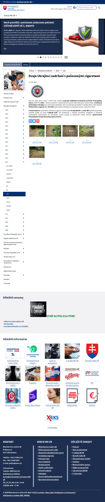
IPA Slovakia (8, 324)
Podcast (75, 447)
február (8, 206)
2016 (6, 150)
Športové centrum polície (48, 479)
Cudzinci (75, 462)
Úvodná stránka (9, 94)
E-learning (7, 283)
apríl (7, 198)
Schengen (42, 474)
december (9, 166)
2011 (6, 218)
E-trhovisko (77, 474)
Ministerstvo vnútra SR (47, 447)
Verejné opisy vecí (9, 257)
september (9, 178)
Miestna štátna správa (81, 465)
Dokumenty (7, 267)
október (8, 174)
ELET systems (39, 492)
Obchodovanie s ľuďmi (81, 459)
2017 (6, 146)
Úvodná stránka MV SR (12, 65)
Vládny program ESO (80, 468)
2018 (6, 142)
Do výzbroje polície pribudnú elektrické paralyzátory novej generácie (25, 24)
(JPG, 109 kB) (37, 162)
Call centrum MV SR (79, 471)
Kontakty (7, 279)
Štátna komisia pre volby (48, 450)
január (8, 210)
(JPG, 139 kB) (86, 141)
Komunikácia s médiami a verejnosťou (11, 262)
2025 (6, 114)
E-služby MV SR (78, 453)
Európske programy (46, 456)
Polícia (25, 65)
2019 (6, 138)
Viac (5, 48)
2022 (6, 126)
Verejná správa (44, 465)
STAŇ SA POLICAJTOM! (11, 102)
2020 (6, 134)
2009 (6, 226)
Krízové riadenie (44, 471)
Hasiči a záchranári (45, 468)
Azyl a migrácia (44, 462)
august (8, 182)
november (9, 170)
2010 (6, 222)
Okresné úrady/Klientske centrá (51, 453)
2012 (6, 214)
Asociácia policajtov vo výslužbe (16, 326)
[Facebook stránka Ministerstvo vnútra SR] (74, 7)
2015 (6, 154)
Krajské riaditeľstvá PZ (11, 238)
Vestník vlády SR (78, 456)
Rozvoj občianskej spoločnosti (50, 476)
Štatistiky (7, 275)
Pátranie (6, 249)
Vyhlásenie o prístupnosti (65, 492)
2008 (6, 230)
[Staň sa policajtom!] (38, 309)
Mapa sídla (49, 492)
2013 (6, 162)
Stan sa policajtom (79, 450)
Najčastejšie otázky (10, 271)
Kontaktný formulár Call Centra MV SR (17, 478)
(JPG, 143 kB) (53, 141)
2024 (6, 118)
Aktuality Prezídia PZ (10, 106)
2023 (6, 122)
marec (8, 202)
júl (7, 186)
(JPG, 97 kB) (70, 141)
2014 (6, 158)
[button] (11, 15)
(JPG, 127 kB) (37, 141)
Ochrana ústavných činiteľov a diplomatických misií (13, 243)
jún (7, 190)
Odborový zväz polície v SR (14, 321)
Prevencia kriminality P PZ (12, 253)
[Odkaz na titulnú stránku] (14, 7)
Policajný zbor (8, 98)
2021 (6, 130)
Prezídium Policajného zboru (13, 234)
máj (7, 194)
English (69, 7)
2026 (6, 110)
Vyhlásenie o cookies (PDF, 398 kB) (16, 495)
